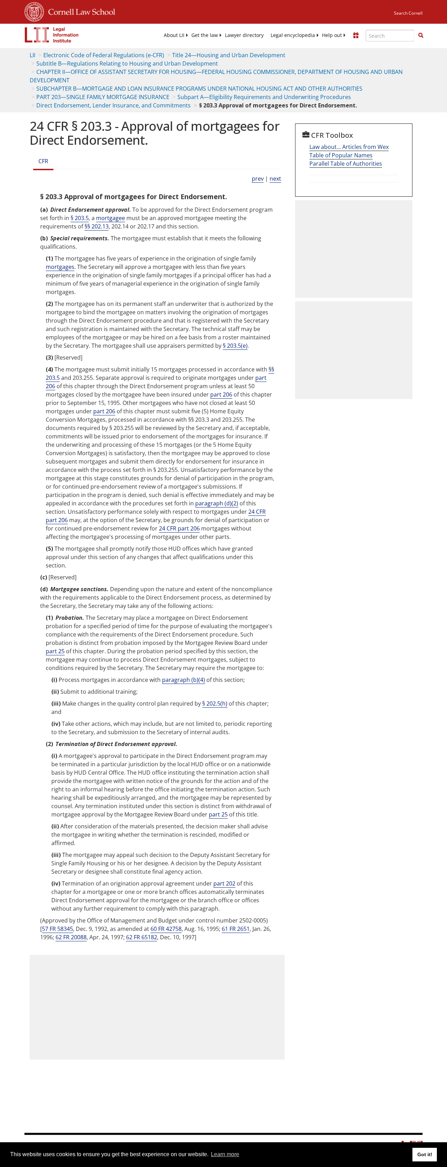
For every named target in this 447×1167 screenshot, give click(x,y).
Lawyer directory (244, 35)
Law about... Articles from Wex (349, 147)
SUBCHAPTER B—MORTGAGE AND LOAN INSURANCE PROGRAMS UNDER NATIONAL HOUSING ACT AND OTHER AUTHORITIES (199, 88)
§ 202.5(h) (214, 703)
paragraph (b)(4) (183, 680)
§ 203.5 (80, 218)
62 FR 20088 (71, 937)
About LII (174, 35)
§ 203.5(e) (235, 345)
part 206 (221, 394)
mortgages (60, 267)
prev (258, 178)
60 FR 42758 (166, 929)
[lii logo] (52, 34)
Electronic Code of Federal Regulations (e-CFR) (103, 55)
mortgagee (110, 218)
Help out (332, 35)
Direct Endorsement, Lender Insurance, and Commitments (113, 105)
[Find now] (420, 35)
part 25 (55, 651)
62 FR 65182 (141, 937)
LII (32, 55)
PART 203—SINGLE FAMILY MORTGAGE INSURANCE (102, 97)
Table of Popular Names (341, 155)
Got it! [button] (424, 1154)
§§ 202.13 (97, 226)
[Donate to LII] (356, 35)
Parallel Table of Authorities (345, 163)
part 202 (224, 883)
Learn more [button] (225, 1154)
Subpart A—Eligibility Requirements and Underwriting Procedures (264, 97)
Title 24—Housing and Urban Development (228, 55)
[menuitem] (174, 35)
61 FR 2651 (236, 929)
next (275, 178)
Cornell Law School (79, 11)
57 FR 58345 (57, 929)
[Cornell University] (34, 11)
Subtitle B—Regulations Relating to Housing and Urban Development (127, 63)
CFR (43, 161)
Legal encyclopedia (293, 35)
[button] (420, 35)
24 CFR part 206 (179, 528)
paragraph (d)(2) (216, 503)
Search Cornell (408, 13)
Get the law (204, 35)
